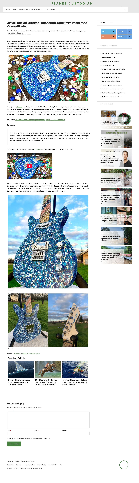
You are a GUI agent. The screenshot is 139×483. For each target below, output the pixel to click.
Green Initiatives (51, 9)
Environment (23, 9)
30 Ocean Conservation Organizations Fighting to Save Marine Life (40, 120)
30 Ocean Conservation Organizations (113, 93)
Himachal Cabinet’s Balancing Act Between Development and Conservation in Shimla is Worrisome (110, 256)
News (8, 9)
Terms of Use (53, 465)
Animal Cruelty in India (108, 57)
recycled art (32, 353)
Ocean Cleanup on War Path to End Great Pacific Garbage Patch (19, 382)
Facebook (120, 31)
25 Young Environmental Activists (112, 97)
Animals (103, 176)
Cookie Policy (41, 465)
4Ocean (19, 107)
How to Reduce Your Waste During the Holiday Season (109, 220)
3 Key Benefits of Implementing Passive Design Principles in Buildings (110, 238)
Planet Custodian (72, 3)
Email (36, 430)
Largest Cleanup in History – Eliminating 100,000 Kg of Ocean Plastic (74, 382)
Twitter (104, 31)
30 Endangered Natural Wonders (112, 53)
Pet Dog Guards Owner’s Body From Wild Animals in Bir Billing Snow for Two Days (110, 180)
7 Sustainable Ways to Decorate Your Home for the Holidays (111, 123)
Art (29, 34)
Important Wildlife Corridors (110, 77)
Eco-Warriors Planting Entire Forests (113, 89)
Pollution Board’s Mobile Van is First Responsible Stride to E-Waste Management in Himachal (110, 198)
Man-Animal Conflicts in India (110, 61)
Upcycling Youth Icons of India (111, 81)
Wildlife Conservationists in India (112, 73)
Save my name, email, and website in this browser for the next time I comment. (29, 438)
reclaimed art (24, 353)
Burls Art (37, 149)
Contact (18, 465)
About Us (10, 465)
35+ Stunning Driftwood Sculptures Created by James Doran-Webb (46, 382)
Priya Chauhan (21, 34)
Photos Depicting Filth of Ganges (112, 85)
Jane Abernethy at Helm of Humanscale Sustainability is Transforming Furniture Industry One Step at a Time (111, 160)
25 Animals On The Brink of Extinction (113, 69)
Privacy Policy (30, 465)
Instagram (121, 36)
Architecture (104, 234)
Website (64, 430)
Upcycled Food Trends (109, 65)
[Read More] (101, 126)
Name (9, 430)
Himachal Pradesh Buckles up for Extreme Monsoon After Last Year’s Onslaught (111, 141)
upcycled (37, 353)
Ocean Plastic (17, 353)
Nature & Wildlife (36, 9)
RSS (103, 36)
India (14, 9)
